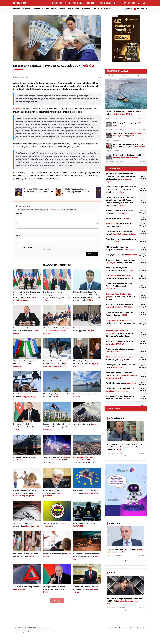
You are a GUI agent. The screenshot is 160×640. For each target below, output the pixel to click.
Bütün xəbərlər (114, 409)
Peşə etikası (91, 3)
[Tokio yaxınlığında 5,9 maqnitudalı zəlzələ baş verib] (27, 511)
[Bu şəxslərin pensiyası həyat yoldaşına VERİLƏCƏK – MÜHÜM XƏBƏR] (57, 38)
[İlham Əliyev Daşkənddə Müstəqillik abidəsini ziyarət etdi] (87, 348)
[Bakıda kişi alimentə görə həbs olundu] (57, 541)
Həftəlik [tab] (126, 76)
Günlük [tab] (111, 76)
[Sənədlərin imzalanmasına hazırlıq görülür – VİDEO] (87, 315)
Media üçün (77, 3)
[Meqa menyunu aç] (44, 3)
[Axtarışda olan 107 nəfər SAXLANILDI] (87, 511)
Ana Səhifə (113, 628)
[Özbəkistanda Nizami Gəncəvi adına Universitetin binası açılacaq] (57, 315)
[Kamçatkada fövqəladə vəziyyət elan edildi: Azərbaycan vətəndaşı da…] (87, 445)
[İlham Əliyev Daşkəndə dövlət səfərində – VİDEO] (57, 381)
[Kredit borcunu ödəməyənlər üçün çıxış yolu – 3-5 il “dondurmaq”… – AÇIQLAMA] (109, 146)
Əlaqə (67, 3)
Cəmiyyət (38, 9)
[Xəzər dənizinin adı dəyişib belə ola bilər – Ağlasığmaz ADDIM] (126, 93)
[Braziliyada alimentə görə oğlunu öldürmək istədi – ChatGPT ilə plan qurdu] (27, 478)
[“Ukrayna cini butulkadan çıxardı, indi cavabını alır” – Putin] (57, 574)
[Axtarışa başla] (144, 3)
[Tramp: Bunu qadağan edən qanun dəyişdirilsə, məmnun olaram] (87, 574)
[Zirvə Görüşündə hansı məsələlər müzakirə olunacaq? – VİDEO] (27, 412)
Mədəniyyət (73, 9)
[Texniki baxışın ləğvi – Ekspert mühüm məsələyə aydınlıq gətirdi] (109, 135)
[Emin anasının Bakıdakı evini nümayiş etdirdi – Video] (27, 541)
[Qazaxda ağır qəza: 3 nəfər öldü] (87, 412)
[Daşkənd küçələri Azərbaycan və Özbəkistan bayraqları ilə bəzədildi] (57, 412)
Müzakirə (20, 213)
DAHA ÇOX (57, 601)
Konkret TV (142, 9)
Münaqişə (97, 9)
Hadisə (62, 9)
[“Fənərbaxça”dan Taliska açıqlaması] (57, 511)
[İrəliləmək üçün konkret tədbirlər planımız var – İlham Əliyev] (27, 315)
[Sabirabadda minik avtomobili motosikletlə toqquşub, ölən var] (87, 541)
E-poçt (18, 235)
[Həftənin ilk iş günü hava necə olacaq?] (87, 381)
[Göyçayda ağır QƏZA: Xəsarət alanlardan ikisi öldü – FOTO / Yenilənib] (57, 445)
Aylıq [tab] (139, 76)
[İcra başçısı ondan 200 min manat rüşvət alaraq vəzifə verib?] (125, 536)
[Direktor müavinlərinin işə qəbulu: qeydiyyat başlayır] (27, 381)
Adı (17, 227)
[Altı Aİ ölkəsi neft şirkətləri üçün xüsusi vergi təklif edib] (87, 478)
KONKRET (28, 628)
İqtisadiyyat (50, 9)
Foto (129, 9)
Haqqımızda (56, 3)
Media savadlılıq (107, 3)
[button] (141, 430)
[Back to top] (153, 633)
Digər (107, 9)
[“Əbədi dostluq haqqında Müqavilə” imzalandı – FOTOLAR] (27, 348)
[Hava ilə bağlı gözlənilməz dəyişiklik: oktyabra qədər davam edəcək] (109, 157)
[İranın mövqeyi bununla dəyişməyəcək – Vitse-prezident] (57, 478)
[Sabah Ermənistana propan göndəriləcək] (27, 445)
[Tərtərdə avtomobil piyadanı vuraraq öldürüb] (27, 574)
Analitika (27, 9)
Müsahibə (85, 9)
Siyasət (16, 9)
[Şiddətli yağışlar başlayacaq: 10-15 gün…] (109, 124)
